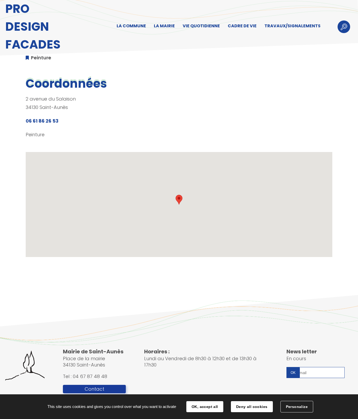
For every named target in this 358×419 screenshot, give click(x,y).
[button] (179, 200)
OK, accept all (205, 407)
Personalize (297, 407)
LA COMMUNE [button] (131, 26)
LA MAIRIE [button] (164, 26)
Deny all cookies (252, 407)
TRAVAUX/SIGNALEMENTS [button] (292, 26)
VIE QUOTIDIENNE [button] (201, 26)
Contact (94, 389)
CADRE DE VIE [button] (242, 26)
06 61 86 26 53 (42, 121)
